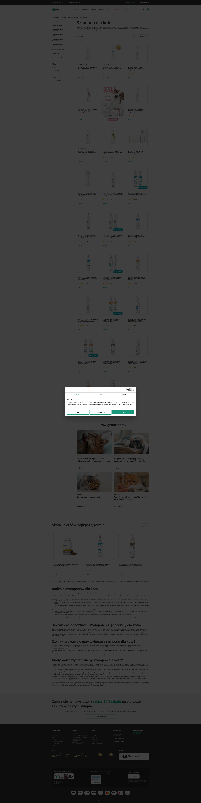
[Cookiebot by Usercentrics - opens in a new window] (127, 389)
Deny (77, 412)
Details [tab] (100, 394)
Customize (100, 412)
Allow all (123, 412)
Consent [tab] (77, 394)
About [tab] (124, 394)
